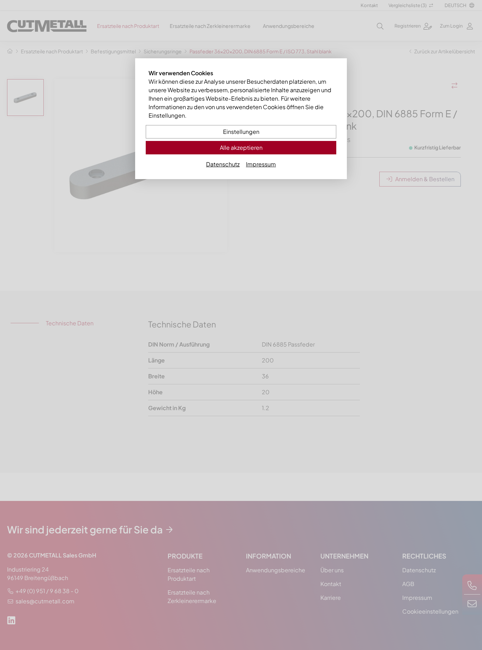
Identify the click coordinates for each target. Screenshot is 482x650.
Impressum (261, 164)
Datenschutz (223, 164)
